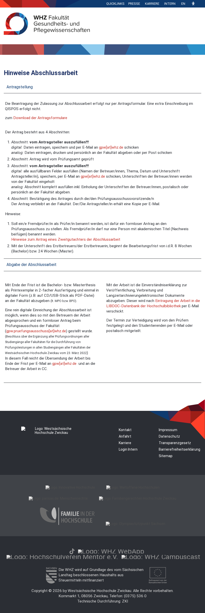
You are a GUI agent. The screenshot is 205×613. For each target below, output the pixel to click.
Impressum (168, 430)
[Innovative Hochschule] (70, 487)
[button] (193, 4)
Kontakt (125, 430)
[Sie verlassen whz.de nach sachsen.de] (51, 582)
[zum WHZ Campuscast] (161, 557)
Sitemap (165, 456)
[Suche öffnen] (200, 4)
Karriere (152, 4)
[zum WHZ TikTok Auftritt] (72, 551)
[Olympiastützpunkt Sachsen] (135, 524)
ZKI (125, 601)
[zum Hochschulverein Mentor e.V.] (62, 557)
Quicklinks (115, 4)
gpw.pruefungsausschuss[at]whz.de (36, 331)
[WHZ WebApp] (111, 551)
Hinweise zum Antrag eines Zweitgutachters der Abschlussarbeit (65, 239)
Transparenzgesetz (175, 443)
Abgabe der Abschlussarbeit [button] (31, 264)
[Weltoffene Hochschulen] (133, 487)
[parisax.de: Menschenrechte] (58, 498)
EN (183, 4)
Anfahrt (125, 436)
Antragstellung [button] (19, 87)
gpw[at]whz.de (111, 147)
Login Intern (128, 449)
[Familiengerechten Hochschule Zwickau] (137, 498)
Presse (134, 4)
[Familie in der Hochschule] (67, 524)
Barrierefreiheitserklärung (179, 449)
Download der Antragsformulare (40, 118)
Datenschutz (169, 436)
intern (170, 4)
